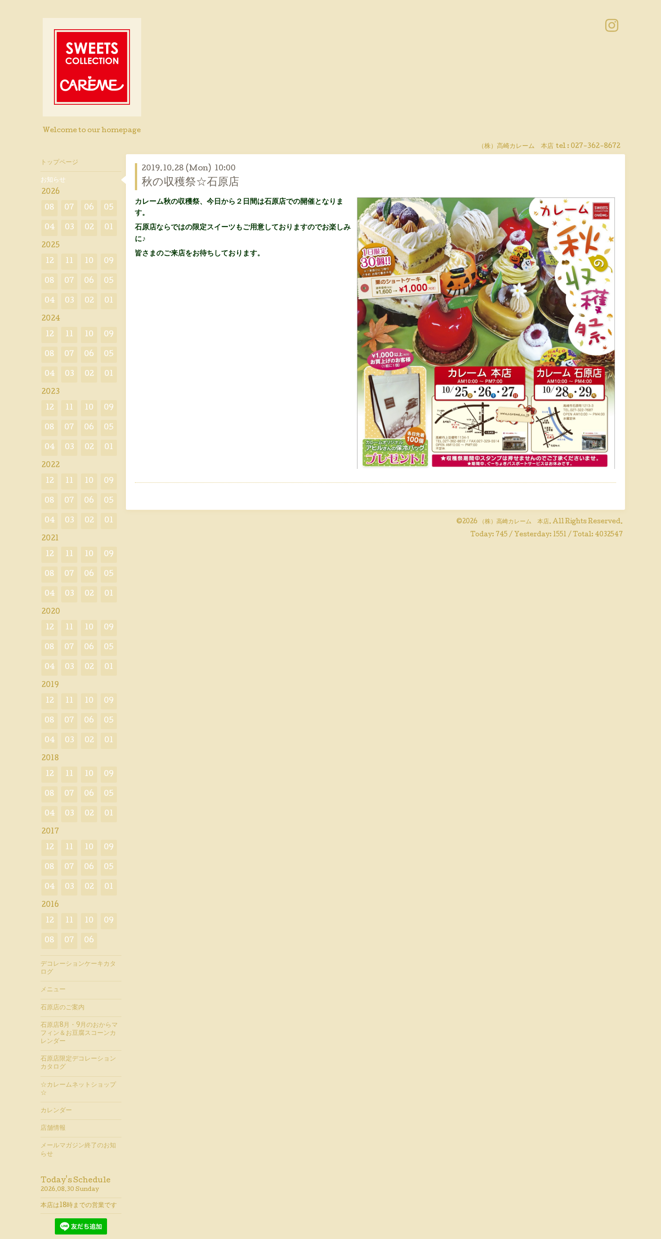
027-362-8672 (596, 146)
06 (89, 208)
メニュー (53, 990)
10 (89, 261)
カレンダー (56, 1110)
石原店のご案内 (62, 1008)
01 (108, 228)
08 (49, 208)
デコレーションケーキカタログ (78, 968)
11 (69, 261)
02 (89, 228)
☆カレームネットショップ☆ (78, 1089)
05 (109, 208)
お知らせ (53, 180)
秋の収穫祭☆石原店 (190, 183)
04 (50, 228)
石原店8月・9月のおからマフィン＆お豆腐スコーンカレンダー (79, 1033)
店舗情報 (53, 1128)
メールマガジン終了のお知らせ (78, 1150)
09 (109, 261)
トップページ (59, 162)
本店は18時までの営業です (78, 1205)
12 (49, 261)
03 (69, 228)
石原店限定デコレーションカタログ (78, 1063)
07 (69, 208)
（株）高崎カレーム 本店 (514, 522)
